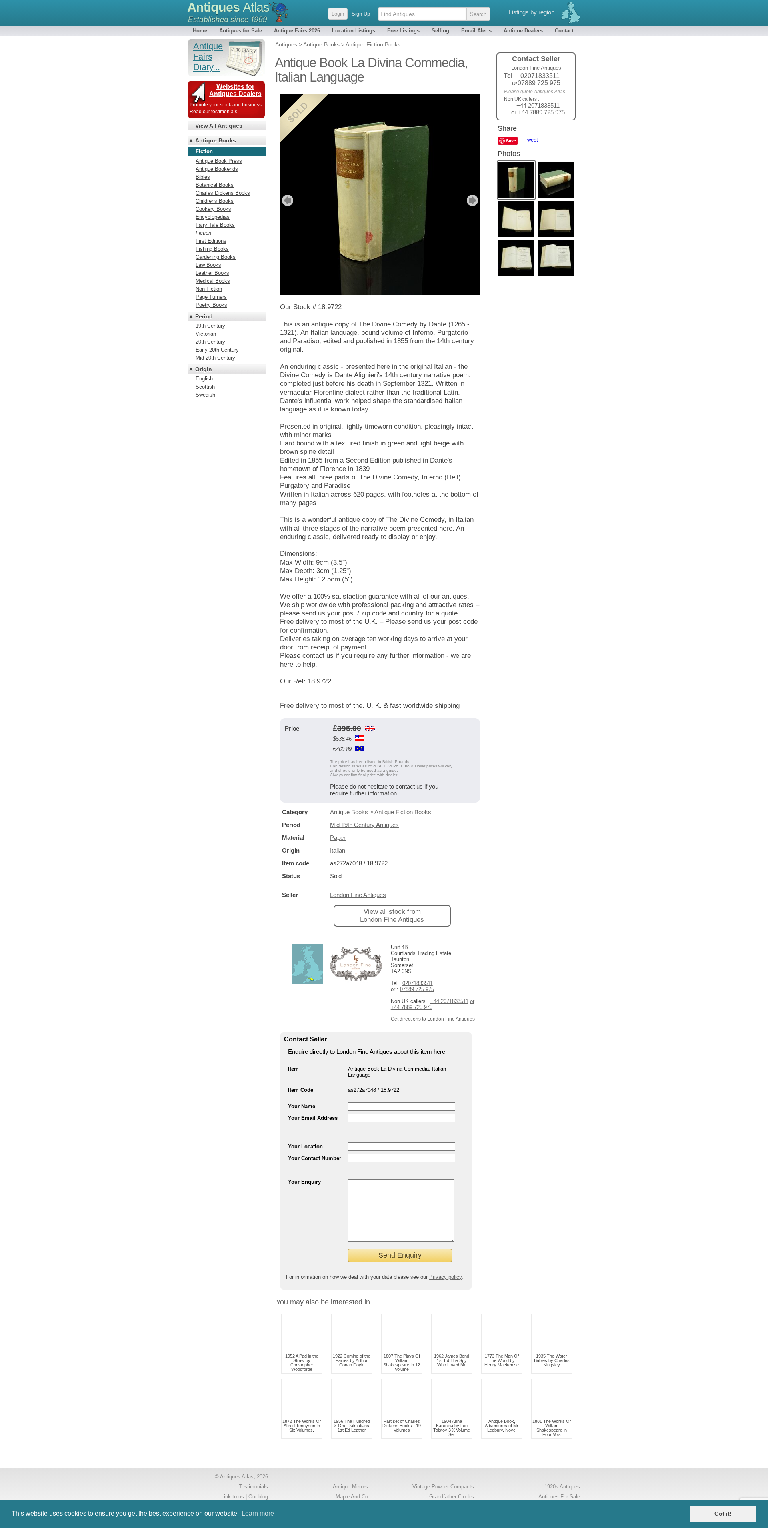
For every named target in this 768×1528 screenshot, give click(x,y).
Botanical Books (215, 185)
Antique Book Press (219, 161)
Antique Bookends (217, 169)
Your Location (305, 1146)
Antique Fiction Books (402, 812)
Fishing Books (212, 249)
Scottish (205, 387)
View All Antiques (218, 125)
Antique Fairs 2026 (297, 31)
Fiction (203, 233)
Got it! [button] (723, 1513)
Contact (564, 31)
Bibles (203, 177)
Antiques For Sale (559, 1497)
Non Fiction (209, 289)
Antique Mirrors (350, 1487)
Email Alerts (476, 31)
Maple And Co (352, 1497)
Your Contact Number (314, 1158)
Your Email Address (313, 1118)
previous (286, 200)
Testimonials (253, 1487)
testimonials (224, 111)
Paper (338, 837)
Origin (203, 369)
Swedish (205, 395)
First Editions (211, 241)
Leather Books (212, 273)
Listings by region (531, 12)
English (204, 379)
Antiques (228, 7)
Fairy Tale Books (215, 225)
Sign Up (361, 14)
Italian (337, 850)
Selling (440, 31)
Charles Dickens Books (223, 193)
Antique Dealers (523, 31)
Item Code (300, 1090)
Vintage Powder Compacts (443, 1487)
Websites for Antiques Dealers (235, 90)
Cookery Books (213, 209)
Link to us (232, 1497)
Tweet (531, 140)
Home (200, 31)
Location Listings (353, 31)
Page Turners (211, 297)
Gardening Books (216, 257)
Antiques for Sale (240, 31)
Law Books (208, 265)
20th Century (210, 342)
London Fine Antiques (358, 894)
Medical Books (213, 281)
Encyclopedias (213, 217)
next (473, 200)
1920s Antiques (562, 1487)
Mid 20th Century (215, 358)
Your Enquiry (304, 1182)
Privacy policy (445, 1277)
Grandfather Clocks (451, 1497)
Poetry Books (211, 305)
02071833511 (417, 983)
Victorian (206, 334)
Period (204, 316)
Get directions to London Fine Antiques (433, 1019)
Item (293, 1069)
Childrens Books (215, 201)
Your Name (301, 1106)
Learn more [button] (258, 1513)
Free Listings (403, 31)
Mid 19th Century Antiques (364, 824)
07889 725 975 (417, 989)
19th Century (210, 326)
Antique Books (349, 812)
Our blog (258, 1497)
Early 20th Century (217, 350)
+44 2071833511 (449, 1001)
